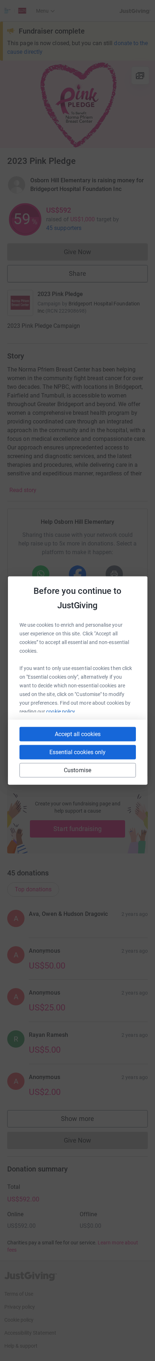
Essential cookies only (77, 752)
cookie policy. (61, 711)
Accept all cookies (78, 734)
